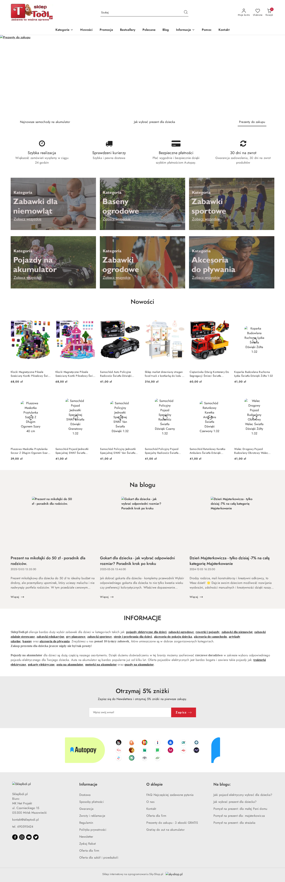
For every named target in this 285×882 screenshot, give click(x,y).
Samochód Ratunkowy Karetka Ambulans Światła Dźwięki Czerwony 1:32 (207, 451)
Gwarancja (86, 808)
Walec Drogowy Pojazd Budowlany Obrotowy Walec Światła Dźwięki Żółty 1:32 (251, 451)
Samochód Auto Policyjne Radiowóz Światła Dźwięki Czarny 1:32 (116, 374)
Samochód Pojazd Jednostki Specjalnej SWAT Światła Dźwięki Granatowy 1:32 (72, 451)
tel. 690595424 (22, 826)
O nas (150, 802)
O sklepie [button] (154, 784)
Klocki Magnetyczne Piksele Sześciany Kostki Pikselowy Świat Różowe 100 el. (75, 374)
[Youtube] (29, 837)
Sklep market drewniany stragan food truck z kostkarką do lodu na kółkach (165, 374)
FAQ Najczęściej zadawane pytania (169, 795)
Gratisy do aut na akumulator (165, 829)
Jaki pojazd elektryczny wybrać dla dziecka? (242, 795)
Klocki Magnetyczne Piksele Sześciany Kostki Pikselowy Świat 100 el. (30, 374)
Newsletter (86, 836)
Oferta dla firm (89, 850)
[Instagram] (22, 837)
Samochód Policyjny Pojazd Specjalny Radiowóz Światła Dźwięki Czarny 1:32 (161, 451)
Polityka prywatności (92, 829)
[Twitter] (36, 837)
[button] (185, 30)
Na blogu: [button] (222, 784)
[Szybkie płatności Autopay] (142, 750)
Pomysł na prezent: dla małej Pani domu (240, 808)
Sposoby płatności (91, 802)
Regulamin (86, 822)
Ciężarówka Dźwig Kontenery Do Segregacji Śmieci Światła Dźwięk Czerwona (209, 374)
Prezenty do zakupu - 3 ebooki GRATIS (172, 822)
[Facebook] (15, 837)
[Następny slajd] (276, 76)
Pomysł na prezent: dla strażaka (234, 822)
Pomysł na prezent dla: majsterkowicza (239, 815)
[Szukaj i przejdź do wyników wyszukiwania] (185, 12)
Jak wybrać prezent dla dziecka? (234, 802)
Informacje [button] (88, 784)
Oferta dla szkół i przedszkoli (98, 857)
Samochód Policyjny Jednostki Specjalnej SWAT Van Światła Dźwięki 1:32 (118, 451)
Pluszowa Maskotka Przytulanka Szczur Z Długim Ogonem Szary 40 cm (30, 451)
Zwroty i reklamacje (92, 815)
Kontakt (151, 808)
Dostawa (85, 795)
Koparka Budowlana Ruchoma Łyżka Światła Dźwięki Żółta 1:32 (253, 374)
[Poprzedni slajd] (8, 76)
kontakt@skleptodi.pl (25, 819)
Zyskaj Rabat (87, 843)
